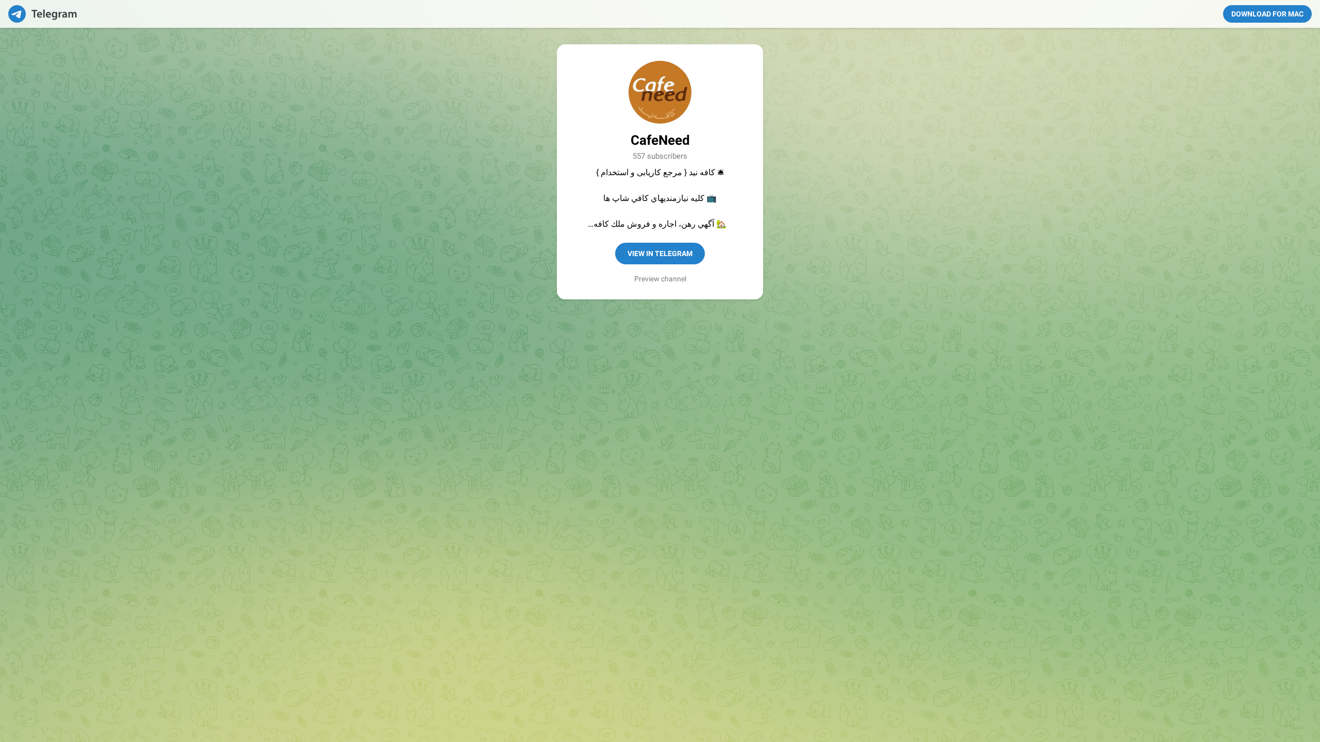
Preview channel (660, 279)
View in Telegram (660, 253)
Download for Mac (1267, 14)
